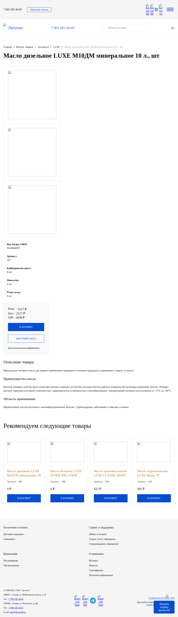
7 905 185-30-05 (12, 9)
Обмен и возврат (98, 534)
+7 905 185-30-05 (15, 608)
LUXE (56, 47)
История (93, 560)
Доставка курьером (13, 534)
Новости (93, 565)
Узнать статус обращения (102, 539)
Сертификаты (96, 570)
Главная (7, 47)
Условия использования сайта (162, 598)
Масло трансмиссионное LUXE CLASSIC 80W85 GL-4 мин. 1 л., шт (110, 473)
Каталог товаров (24, 47)
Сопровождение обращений (103, 544)
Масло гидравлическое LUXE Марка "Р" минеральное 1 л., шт (152, 473)
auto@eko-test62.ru (18, 612)
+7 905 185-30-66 (15, 599)
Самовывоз (9, 539)
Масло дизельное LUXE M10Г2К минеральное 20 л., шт (24, 473)
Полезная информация (101, 575)
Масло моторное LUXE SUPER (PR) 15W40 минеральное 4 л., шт (66, 473)
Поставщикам (10, 560)
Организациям (11, 565)
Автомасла (43, 47)
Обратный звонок (39, 9)
